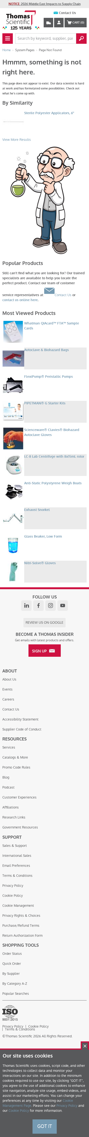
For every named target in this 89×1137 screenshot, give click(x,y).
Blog (5, 777)
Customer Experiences (19, 797)
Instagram (50, 605)
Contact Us (67, 13)
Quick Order (11, 963)
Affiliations (10, 807)
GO (81, 38)
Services (8, 747)
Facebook (38, 605)
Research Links (13, 817)
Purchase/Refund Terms (20, 925)
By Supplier (11, 973)
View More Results (16, 139)
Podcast (8, 787)
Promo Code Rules (16, 767)
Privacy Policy (12, 885)
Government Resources (20, 827)
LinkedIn (26, 605)
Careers (8, 699)
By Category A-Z (14, 983)
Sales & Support (14, 845)
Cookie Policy (12, 895)
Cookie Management (18, 905)
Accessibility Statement (20, 719)
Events (7, 689)
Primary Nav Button (7, 38)
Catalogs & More (15, 757)
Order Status (12, 953)
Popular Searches (15, 993)
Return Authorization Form (22, 935)
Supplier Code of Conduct (21, 729)
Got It (44, 1126)
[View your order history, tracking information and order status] (48, 22)
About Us (9, 679)
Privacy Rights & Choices (21, 915)
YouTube (62, 605)
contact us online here (20, 300)
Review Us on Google (44, 622)
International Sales (16, 855)
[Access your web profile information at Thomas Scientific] (59, 22)
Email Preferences (16, 865)
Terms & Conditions (17, 875)
